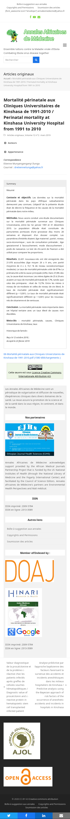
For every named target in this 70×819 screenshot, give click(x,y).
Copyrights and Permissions (22, 535)
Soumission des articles (20, 541)
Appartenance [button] (15, 151)
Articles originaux (15, 135)
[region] (29, 439)
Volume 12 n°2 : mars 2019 (37, 135)
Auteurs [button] (12, 142)
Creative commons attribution (43, 799)
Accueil (7, 78)
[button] (65, 45)
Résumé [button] (10, 190)
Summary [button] (11, 183)
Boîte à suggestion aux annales (24, 528)
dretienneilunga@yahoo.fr (28, 167)
